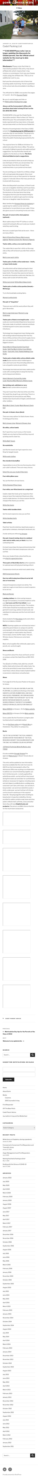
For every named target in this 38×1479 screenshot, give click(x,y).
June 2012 (6, 1424)
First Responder (8, 1105)
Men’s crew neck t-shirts (11, 257)
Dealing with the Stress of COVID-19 (14, 1164)
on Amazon (23, 534)
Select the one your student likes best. (15, 472)
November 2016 (8, 1238)
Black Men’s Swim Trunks (11, 405)
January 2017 (7, 1231)
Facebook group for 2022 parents (22, 131)
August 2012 (7, 1416)
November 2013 (8, 1359)
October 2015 (7, 1280)
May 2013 (6, 1382)
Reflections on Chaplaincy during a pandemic (17, 1139)
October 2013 (7, 1363)
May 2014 (6, 1336)
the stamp (19, 619)
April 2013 (6, 1386)
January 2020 (7, 1200)
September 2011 (8, 1446)
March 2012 (6, 1435)
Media (5, 1095)
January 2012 (7, 1442)
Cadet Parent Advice (13, 1018)
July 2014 (6, 1333)
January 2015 (7, 1314)
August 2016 (7, 1249)
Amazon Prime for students (24, 203)
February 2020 (7, 1196)
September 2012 (8, 1412)
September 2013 (8, 1367)
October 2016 (7, 1242)
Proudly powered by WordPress (12, 1474)
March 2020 (7, 1193)
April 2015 (6, 1302)
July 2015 (6, 1291)
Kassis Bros (27, 724)
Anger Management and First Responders (16, 1153)
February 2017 (7, 1227)
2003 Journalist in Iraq (12, 1100)
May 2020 (6, 1185)
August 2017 (7, 1208)
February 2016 (7, 1268)
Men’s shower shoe (9, 423)
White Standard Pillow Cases (12, 485)
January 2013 (7, 1397)
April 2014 (6, 1340)
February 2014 (7, 1348)
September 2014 (8, 1325)
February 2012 (7, 1439)
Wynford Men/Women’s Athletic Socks (19, 381)
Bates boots (13, 756)
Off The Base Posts (9, 1108)
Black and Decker (8, 594)
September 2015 (8, 1284)
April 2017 (6, 1219)
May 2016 (6, 1261)
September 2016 (8, 1246)
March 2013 (7, 1390)
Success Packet (22, 95)
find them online (13, 724)
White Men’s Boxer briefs (23, 282)
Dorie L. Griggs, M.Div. (18, 2)
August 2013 (7, 1371)
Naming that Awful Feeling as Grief (14, 1159)
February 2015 (7, 1310)
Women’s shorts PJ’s (15, 239)
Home (5, 1087)
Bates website (30, 709)
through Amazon (19, 753)
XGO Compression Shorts (11, 574)
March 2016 (7, 1265)
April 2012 (6, 1431)
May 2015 (6, 1299)
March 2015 (7, 1306)
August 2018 (7, 1204)
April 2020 (6, 1189)
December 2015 (8, 1276)
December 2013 (8, 1355)
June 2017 (6, 1212)
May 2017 (6, 1215)
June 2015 (6, 1295)
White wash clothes (9, 456)
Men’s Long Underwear (10, 313)
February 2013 (7, 1393)
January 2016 (7, 1272)
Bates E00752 (7, 713)
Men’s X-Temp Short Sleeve (12, 237)
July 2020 (6, 1181)
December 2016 (8, 1234)
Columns (8, 1098)
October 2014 (7, 1321)
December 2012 (8, 1401)
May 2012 (6, 1427)
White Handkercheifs (10, 518)
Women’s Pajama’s (29, 239)
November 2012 (8, 1405)
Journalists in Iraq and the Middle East (15, 1116)
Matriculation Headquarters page (16, 102)
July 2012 (6, 1420)
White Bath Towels (9, 441)
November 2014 (8, 1318)
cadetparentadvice (25, 43)
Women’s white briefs (10, 297)
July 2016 (6, 1253)
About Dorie (7, 1091)
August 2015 (7, 1287)
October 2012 (7, 1408)
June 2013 (6, 1378)
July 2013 (6, 1374)
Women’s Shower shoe (23, 423)
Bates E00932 (7, 709)
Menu (20, 8)
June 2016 (6, 1257)
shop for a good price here (13, 558)
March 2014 (7, 1344)
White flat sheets (8, 505)
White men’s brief (8, 282)
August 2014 (7, 1329)
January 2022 (7, 1178)
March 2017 (6, 1223)
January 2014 (7, 1352)
